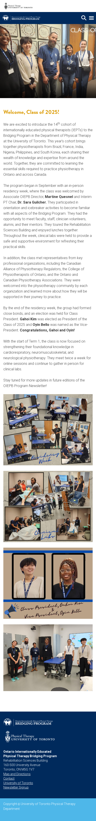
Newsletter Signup (16, 787)
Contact (9, 778)
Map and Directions (17, 774)
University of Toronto (18, 783)
